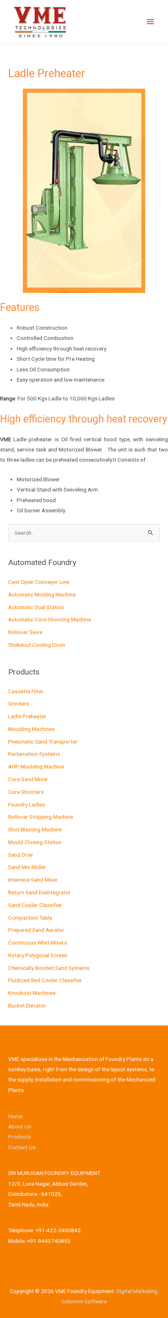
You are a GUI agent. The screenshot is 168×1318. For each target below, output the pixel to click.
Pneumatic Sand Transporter (42, 741)
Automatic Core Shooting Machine (49, 619)
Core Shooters (26, 792)
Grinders (18, 703)
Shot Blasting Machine (35, 829)
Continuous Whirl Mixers (37, 942)
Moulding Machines (31, 729)
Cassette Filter (26, 691)
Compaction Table (30, 917)
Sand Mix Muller (27, 867)
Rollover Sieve (25, 632)
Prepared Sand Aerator (36, 930)
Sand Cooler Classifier (35, 905)
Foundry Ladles (26, 804)
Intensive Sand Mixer (33, 879)
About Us (19, 1126)
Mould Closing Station (35, 842)
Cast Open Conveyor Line (38, 582)
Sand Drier (20, 854)
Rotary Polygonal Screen (37, 955)
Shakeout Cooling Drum (36, 644)
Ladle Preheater (27, 716)
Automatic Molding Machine (41, 594)
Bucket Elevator (27, 1005)
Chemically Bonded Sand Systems (48, 968)
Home (15, 1116)
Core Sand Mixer (28, 779)
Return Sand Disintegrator (39, 892)
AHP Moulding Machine (36, 766)
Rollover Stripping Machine (40, 816)
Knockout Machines (31, 993)
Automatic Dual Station (36, 607)
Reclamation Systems (34, 754)
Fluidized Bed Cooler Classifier (45, 980)
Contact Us (21, 1147)
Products (19, 1136)
